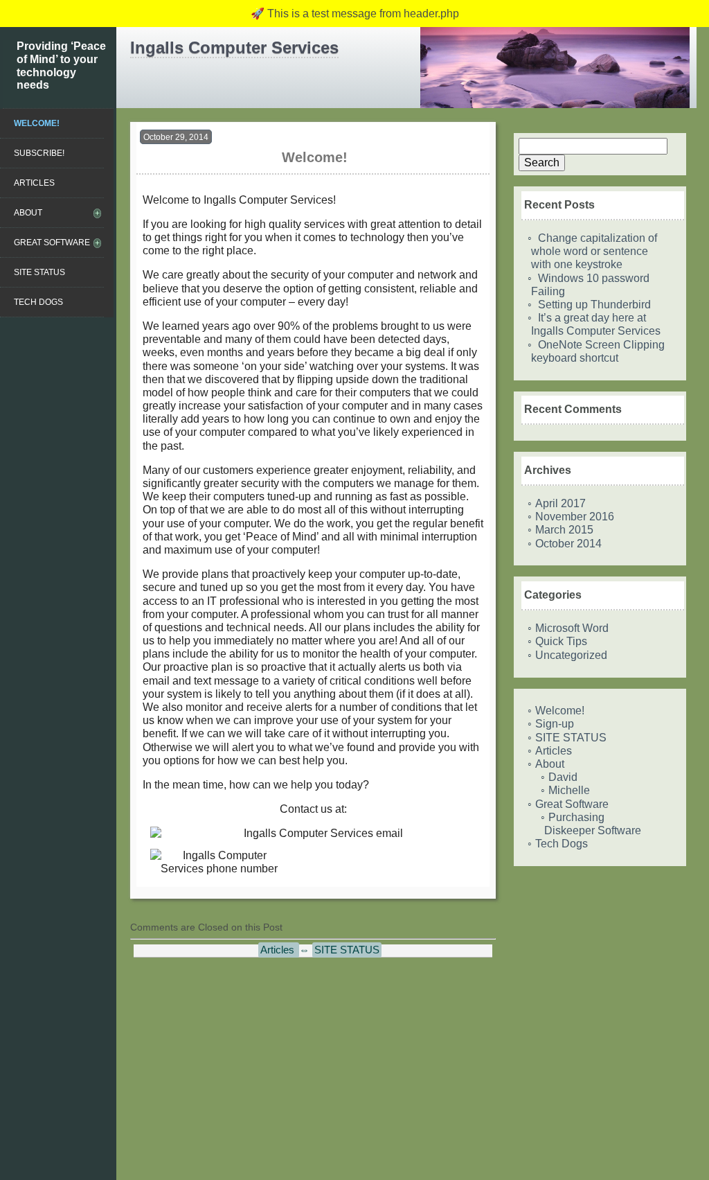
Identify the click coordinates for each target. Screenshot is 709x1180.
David (562, 777)
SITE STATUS (39, 272)
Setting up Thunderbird (594, 304)
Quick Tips (561, 641)
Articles (34, 183)
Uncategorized (571, 655)
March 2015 (564, 530)
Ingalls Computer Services (234, 47)
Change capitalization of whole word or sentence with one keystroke (594, 251)
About (28, 213)
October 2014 (568, 543)
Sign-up (554, 724)
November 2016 (574, 516)
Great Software (52, 242)
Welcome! (37, 123)
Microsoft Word (572, 628)
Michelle (569, 790)
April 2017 (560, 503)
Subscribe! (39, 153)
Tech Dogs (38, 302)
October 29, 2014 (175, 136)
